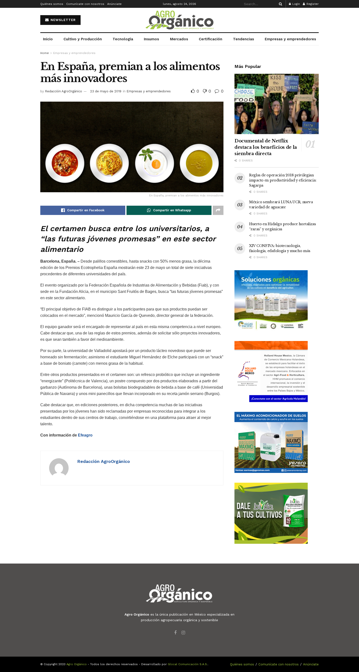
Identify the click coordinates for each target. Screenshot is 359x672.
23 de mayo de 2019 (105, 91)
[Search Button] (279, 4)
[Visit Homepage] (179, 20)
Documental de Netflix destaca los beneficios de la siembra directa (265, 147)
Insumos (151, 39)
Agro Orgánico (76, 664)
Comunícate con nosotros (85, 4)
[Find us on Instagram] (183, 633)
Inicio (48, 39)
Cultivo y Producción (82, 39)
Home (44, 53)
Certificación (210, 39)
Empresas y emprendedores (290, 39)
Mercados (179, 39)
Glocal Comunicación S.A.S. (188, 664)
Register (312, 4)
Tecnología (123, 39)
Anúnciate (114, 4)
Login (295, 4)
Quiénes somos (51, 4)
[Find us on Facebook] (175, 633)
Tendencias (243, 39)
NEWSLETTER (62, 20)
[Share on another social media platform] (218, 210)
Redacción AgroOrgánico (63, 91)
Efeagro (85, 435)
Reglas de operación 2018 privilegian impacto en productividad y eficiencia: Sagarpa (282, 180)
